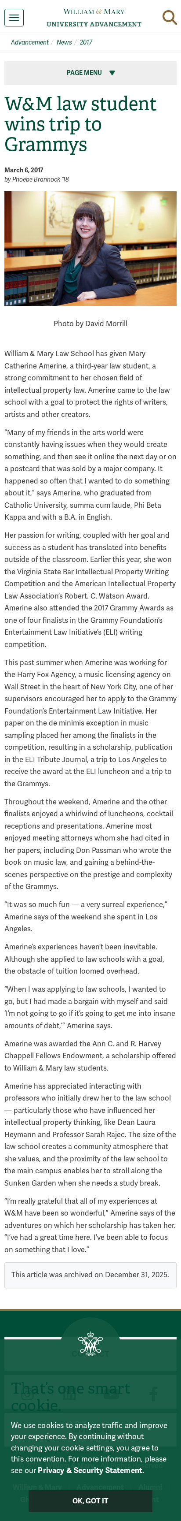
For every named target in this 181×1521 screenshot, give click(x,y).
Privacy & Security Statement (90, 1470)
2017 (86, 42)
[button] (170, 17)
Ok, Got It (90, 1501)
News (64, 42)
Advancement (30, 42)
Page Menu (85, 73)
